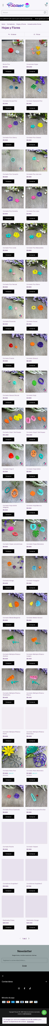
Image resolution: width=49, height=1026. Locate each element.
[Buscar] (45, 12)
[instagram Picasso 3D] (19, 988)
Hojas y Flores (21, 24)
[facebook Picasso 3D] (24, 988)
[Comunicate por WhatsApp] (44, 1012)
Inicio (3, 24)
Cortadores (11, 24)
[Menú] (3, 5)
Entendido (30, 1021)
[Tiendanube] (24, 1014)
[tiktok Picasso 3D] (30, 988)
